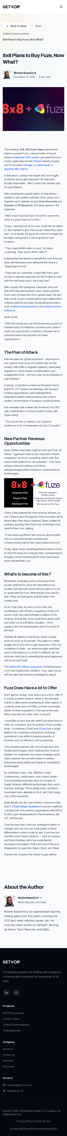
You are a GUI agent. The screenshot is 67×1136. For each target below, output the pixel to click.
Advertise (8, 1060)
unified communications (24, 306)
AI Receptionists (11, 1030)
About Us (8, 1049)
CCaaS (43, 728)
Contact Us (9, 1054)
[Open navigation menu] (61, 7)
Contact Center (11, 1018)
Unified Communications (16, 33)
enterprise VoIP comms (25, 157)
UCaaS (37, 161)
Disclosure (8, 1066)
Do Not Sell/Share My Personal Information (33, 1128)
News (38, 26)
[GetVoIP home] (11, 7)
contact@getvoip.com (19, 1085)
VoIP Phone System (13, 1013)
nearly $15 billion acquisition (26, 666)
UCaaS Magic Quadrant (26, 806)
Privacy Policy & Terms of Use (33, 1121)
